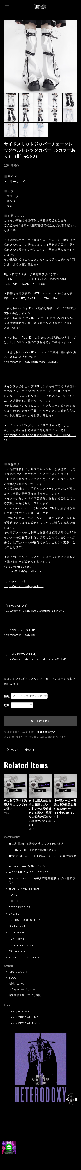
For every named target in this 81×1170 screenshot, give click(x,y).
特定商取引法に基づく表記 (25, 995)
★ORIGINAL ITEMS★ (24, 888)
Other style (17, 951)
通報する (30, 749)
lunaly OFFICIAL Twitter (25, 1023)
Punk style (17, 938)
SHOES (14, 913)
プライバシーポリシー (22, 989)
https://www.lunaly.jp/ (19, 635)
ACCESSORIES (20, 907)
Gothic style (18, 926)
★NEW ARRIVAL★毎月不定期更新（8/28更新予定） (42, 880)
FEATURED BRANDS (24, 957)
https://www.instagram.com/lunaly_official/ (35, 659)
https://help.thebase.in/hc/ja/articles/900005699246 (40, 438)
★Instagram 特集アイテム (27, 866)
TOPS (13, 894)
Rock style (16, 932)
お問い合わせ (17, 983)
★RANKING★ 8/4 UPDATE (28, 872)
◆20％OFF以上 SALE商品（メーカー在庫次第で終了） (43, 858)
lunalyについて (18, 971)
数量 (7, 705)
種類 (7, 696)
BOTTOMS (16, 901)
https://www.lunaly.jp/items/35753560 (31, 362)
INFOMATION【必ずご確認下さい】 (33, 850)
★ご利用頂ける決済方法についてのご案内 (36, 843)
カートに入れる (40, 721)
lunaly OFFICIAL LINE (23, 1017)
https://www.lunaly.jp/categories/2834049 (34, 610)
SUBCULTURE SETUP (24, 920)
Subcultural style (21, 945)
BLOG (12, 977)
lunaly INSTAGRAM (22, 1011)
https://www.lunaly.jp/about (23, 586)
